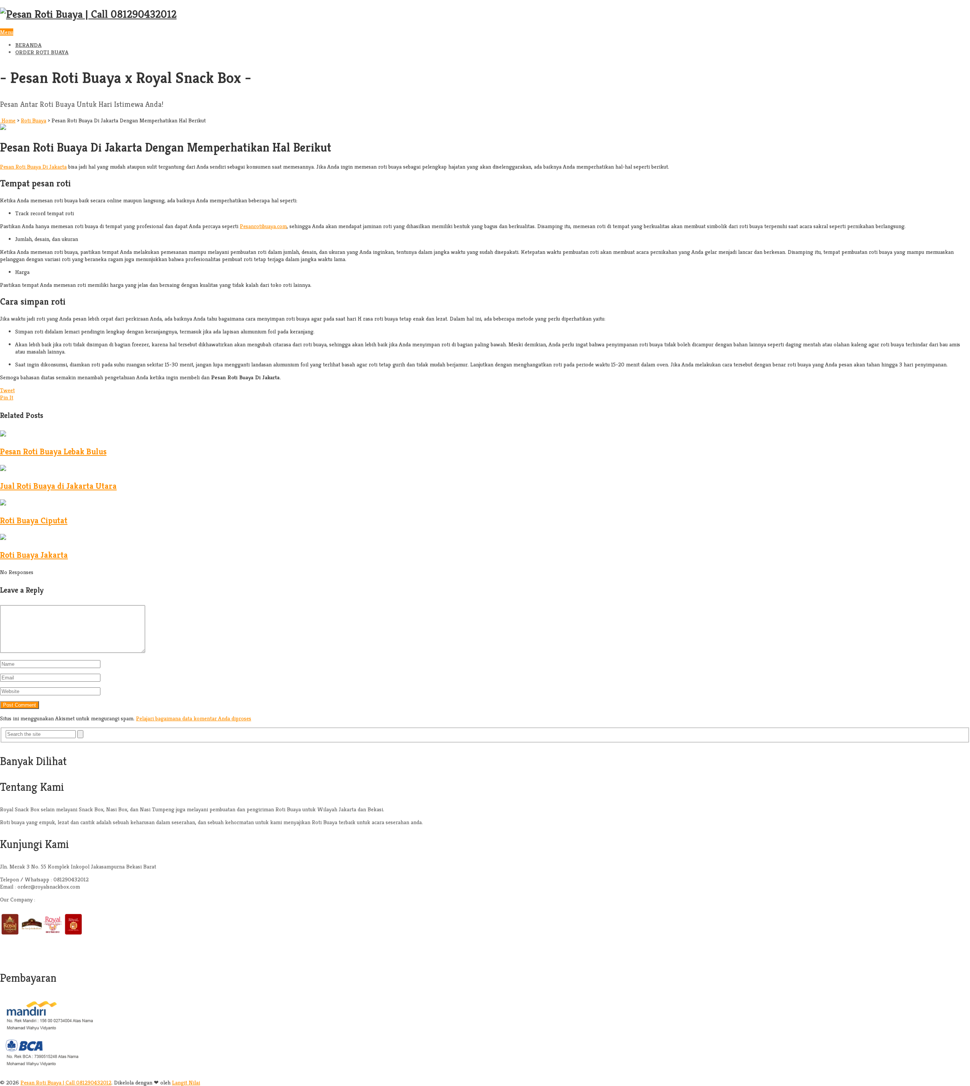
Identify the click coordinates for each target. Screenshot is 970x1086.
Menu (6, 32)
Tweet (7, 390)
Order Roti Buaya (42, 52)
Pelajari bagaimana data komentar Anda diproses (193, 718)
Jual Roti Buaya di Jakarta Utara (58, 486)
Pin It (6, 397)
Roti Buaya (33, 120)
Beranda (28, 45)
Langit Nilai (186, 1082)
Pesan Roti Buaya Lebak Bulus (53, 451)
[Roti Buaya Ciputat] (3, 503)
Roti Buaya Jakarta (34, 555)
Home (8, 120)
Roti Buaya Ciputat (33, 520)
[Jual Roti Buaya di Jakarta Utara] (3, 469)
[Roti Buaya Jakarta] (3, 537)
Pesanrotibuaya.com (263, 226)
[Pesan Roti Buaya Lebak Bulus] (3, 434)
